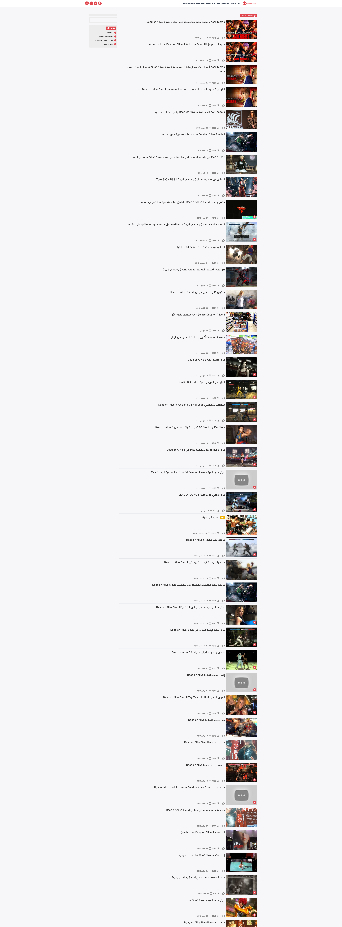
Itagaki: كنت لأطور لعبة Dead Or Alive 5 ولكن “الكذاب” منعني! (189, 112)
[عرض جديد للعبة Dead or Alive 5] (241, 907)
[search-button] (95, 3)
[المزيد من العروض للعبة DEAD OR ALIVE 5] (241, 389)
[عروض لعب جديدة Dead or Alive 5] (241, 547)
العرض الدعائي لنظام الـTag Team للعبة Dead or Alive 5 (194, 697)
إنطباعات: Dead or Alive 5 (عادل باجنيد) (203, 832)
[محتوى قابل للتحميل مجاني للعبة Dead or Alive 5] (241, 299)
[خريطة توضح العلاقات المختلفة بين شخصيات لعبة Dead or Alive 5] (241, 592)
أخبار (239, 3)
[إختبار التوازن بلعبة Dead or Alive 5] (241, 682)
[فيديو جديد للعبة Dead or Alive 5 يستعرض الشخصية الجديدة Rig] (241, 795)
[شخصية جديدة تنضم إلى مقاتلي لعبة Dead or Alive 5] (241, 817)
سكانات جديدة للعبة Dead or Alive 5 (204, 742)
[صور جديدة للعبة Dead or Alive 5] (241, 727)
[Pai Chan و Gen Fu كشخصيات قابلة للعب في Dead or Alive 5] (241, 434)
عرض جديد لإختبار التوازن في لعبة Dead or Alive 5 (197, 630)
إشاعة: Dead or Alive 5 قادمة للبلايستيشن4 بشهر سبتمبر (193, 134)
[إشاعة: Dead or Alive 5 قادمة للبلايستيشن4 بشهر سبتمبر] (241, 142)
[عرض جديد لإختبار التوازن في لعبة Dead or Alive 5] (241, 637)
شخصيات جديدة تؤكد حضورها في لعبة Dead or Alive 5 (194, 562)
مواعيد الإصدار (200, 3)
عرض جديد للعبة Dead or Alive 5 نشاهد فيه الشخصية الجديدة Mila (188, 472)
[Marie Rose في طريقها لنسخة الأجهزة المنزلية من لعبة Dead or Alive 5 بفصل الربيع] (241, 164)
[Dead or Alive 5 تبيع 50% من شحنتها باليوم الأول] (241, 322)
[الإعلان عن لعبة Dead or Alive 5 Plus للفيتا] (241, 254)
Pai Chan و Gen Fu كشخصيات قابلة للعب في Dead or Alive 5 (190, 427)
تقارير (213, 3)
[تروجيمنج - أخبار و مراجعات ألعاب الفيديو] (250, 3)
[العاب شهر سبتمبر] (241, 525)
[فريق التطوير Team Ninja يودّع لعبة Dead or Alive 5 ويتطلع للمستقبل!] (241, 52)
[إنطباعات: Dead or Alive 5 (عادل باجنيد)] (241, 840)
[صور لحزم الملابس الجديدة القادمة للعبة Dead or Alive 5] (241, 277)
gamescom (109, 32)
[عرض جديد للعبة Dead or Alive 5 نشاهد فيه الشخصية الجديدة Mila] (241, 479)
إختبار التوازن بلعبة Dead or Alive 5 (206, 675)
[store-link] (99, 3)
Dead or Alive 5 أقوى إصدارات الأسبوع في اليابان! (197, 337)
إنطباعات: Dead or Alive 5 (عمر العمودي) (202, 855)
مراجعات (233, 3)
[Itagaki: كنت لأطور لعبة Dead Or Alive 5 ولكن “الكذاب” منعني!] (241, 119)
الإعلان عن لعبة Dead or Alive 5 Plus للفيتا (200, 247)
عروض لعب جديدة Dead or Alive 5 (205, 539)
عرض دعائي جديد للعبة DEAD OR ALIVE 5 (201, 494)
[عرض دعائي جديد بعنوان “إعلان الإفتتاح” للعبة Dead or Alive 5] (241, 615)
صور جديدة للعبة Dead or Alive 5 (206, 720)
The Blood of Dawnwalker (104, 40)
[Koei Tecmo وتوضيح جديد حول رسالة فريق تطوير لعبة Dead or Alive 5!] (241, 29)
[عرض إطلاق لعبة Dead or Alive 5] (241, 367)
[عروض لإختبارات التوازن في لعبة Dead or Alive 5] (241, 660)
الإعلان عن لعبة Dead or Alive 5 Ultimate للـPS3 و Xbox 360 (190, 179)
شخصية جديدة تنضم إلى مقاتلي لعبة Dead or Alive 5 (195, 810)
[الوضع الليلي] (91, 3)
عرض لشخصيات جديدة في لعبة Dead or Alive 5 (198, 877)
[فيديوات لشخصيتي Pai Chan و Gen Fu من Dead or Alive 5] (241, 412)
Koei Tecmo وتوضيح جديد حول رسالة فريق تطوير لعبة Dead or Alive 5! (185, 22)
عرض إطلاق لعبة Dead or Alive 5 (206, 359)
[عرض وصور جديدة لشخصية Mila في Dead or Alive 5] (241, 457)
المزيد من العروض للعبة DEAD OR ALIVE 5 (201, 382)
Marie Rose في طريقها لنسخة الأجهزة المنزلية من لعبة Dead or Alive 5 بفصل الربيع (178, 157)
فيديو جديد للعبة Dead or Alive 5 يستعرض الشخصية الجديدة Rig (189, 787)
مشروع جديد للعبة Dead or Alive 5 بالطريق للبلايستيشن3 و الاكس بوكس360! (182, 202)
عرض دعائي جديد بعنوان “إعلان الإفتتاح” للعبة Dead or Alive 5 (190, 607)
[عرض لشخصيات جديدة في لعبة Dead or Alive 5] (241, 885)
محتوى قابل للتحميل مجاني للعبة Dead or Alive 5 (197, 292)
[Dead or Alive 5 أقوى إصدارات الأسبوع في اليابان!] (241, 344)
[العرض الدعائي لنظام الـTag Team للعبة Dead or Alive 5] (241, 705)
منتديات (208, 3)
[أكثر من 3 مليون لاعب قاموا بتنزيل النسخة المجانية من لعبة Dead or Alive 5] (241, 97)
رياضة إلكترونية (225, 3)
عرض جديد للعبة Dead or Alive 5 (206, 900)
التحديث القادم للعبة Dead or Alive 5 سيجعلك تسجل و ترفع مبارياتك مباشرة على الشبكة (176, 224)
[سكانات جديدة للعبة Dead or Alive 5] (241, 750)
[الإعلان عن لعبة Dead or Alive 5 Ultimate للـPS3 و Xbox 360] (241, 187)
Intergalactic (108, 44)
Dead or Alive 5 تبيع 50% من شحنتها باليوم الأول (197, 314)
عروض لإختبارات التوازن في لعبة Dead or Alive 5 (198, 652)
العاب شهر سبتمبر (212, 517)
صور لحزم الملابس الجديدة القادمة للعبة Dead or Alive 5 (194, 269)
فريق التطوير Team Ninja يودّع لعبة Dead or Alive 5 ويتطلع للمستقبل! (185, 44)
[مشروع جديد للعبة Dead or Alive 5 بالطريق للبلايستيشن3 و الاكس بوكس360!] (241, 209)
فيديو (218, 3)
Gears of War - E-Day (106, 36)
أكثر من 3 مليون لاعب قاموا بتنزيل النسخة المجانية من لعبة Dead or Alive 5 (183, 89)
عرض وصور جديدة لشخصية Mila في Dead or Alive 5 (196, 449)
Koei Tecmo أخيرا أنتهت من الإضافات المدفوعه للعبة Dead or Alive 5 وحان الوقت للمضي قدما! (175, 69)
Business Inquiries (189, 3)
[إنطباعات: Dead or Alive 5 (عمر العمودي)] (241, 862)
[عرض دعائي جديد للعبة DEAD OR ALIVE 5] (241, 502)
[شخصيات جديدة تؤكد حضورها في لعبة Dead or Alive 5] (241, 570)
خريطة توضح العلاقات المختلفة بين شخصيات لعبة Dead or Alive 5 (188, 584)
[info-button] (87, 3)
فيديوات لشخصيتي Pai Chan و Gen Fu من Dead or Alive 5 (191, 404)
